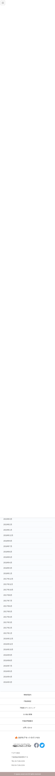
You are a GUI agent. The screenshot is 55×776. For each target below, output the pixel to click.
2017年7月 (7, 601)
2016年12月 (8, 639)
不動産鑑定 (27, 701)
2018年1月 (7, 573)
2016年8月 (7, 660)
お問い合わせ (27, 727)
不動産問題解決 (27, 721)
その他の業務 (27, 714)
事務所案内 (27, 695)
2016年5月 (7, 671)
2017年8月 (7, 595)
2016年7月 (7, 666)
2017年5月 (7, 611)
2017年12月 (8, 579)
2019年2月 (7, 524)
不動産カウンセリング (27, 708)
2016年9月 (7, 655)
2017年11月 (8, 584)
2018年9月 (7, 541)
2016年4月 (7, 677)
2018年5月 (7, 557)
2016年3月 (7, 682)
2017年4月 (7, 617)
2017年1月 (7, 633)
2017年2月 (7, 628)
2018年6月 (7, 552)
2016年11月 (8, 644)
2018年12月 (8, 535)
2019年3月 (7, 519)
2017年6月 (7, 606)
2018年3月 (7, 568)
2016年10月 (8, 649)
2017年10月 (8, 590)
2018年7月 (7, 546)
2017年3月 (7, 622)
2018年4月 (7, 563)
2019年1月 (7, 530)
